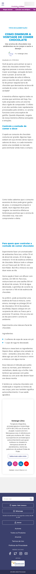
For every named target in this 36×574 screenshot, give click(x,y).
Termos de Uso (18, 541)
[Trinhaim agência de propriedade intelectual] (18, 566)
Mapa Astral (7, 9)
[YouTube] (26, 463)
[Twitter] (15, 553)
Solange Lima (23, 54)
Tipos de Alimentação (18, 28)
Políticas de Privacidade (18, 545)
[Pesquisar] (31, 499)
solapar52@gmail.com (21, 470)
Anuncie (18, 537)
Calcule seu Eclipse (22, 9)
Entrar (19, 522)
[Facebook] (9, 463)
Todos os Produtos (18, 533)
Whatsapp (19, 511)
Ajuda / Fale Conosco (19, 505)
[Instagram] (15, 463)
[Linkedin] (20, 463)
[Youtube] (26, 553)
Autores (18, 529)
